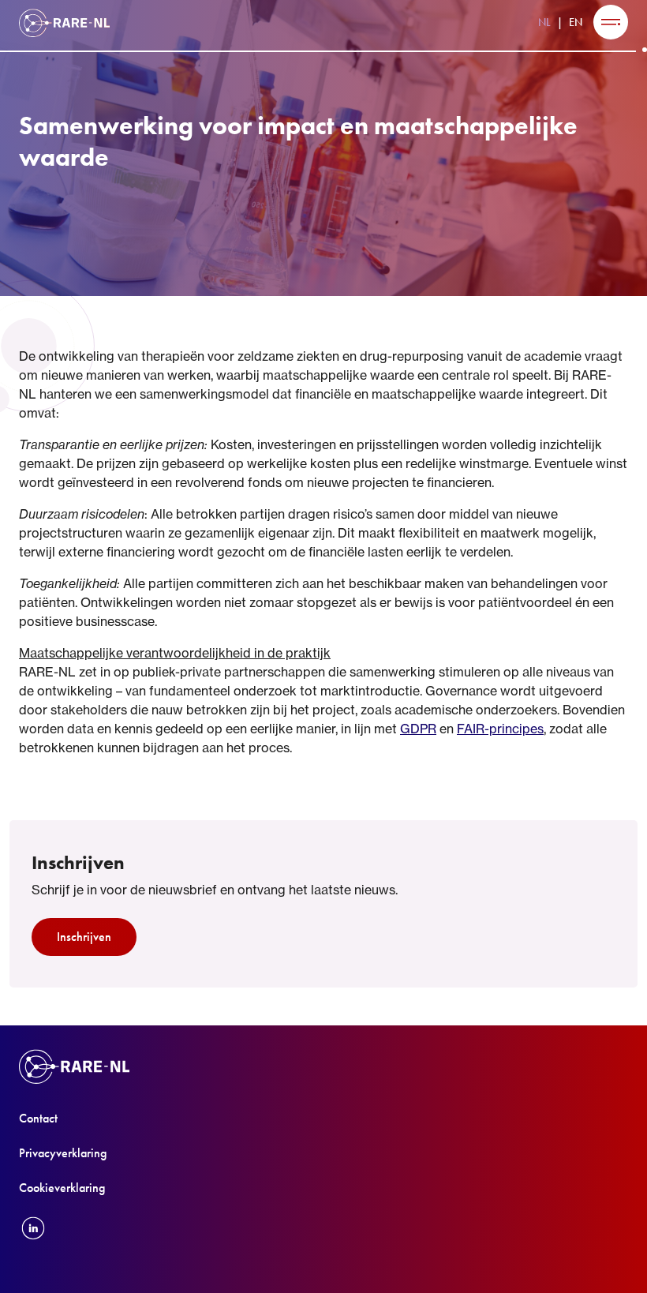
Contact (38, 1118)
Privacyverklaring (63, 1153)
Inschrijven (84, 936)
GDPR (418, 728)
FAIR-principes (500, 728)
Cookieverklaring (62, 1187)
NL (544, 22)
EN (575, 22)
